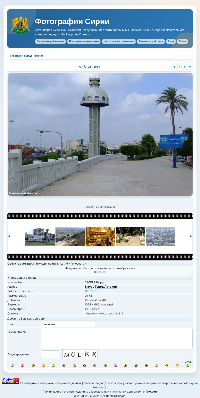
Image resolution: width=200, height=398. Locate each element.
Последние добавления (50, 41)
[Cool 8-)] (84, 365)
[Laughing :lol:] (12, 365)
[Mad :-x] (136, 365)
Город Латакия (34, 55)
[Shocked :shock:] (125, 365)
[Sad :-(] (63, 365)
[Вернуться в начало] (174, 66)
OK (190, 361)
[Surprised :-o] (94, 365)
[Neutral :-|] (53, 365)
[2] (97, 272)
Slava (89, 286)
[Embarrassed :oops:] (115, 365)
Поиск (182, 41)
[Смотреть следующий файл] (185, 66)
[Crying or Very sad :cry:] (74, 365)
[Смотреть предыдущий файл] (179, 66)
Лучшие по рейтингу (151, 41)
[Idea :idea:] (166, 365)
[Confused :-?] (105, 365)
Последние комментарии (84, 41)
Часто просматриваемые (119, 41)
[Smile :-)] (43, 365)
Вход (171, 41)
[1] (95, 272)
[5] (105, 272)
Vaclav (97, 395)
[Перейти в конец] (190, 66)
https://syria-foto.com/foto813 (104, 313)
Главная (15, 55)
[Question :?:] (187, 365)
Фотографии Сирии (72, 21)
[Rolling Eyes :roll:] (146, 365)
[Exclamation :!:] (177, 365)
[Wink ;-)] (156, 365)
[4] (102, 272)
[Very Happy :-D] (33, 365)
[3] (100, 272)
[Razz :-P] (22, 365)
